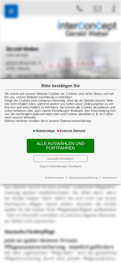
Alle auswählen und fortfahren (61, 145)
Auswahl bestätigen (60, 158)
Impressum (109, 177)
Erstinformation (54, 177)
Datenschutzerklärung (83, 177)
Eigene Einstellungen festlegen (60, 166)
